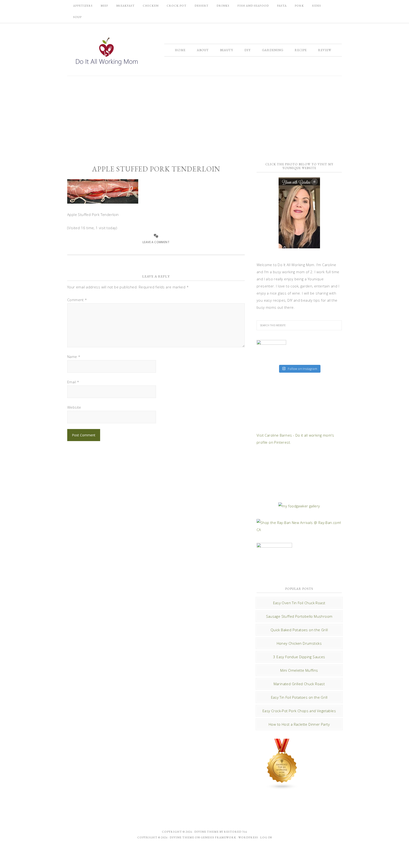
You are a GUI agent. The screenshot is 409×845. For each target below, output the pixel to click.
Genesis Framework (218, 837)
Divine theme (206, 832)
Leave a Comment (155, 242)
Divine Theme (182, 837)
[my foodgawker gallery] (299, 506)
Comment (77, 299)
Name (73, 356)
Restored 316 (235, 832)
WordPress (248, 837)
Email (73, 382)
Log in (266, 837)
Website (74, 407)
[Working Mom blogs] (282, 787)
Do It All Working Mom (106, 52)
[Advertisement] (204, 116)
